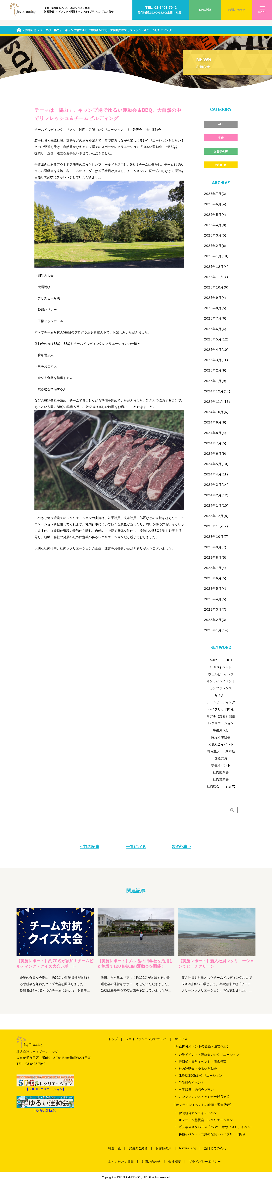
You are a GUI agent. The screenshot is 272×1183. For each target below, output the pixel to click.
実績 (221, 137)
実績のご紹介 (138, 1148)
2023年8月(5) (215, 557)
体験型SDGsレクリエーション (200, 1075)
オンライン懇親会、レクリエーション (206, 1120)
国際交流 (220, 758)
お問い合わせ (236, 9)
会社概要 (174, 1161)
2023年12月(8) (216, 516)
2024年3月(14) (216, 484)
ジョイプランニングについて (146, 1039)
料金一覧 (114, 1148)
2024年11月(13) (217, 401)
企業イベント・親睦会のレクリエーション (209, 1054)
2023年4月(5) (215, 599)
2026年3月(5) (215, 235)
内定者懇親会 (220, 737)
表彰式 (230, 786)
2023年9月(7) (215, 547)
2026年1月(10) (216, 256)
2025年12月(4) (216, 266)
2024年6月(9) (215, 453)
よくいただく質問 (121, 1161)
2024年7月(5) (215, 443)
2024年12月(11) (217, 391)
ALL (221, 124)
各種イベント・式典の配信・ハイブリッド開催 (212, 1134)
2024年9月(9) (215, 422)
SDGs (227, 660)
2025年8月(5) (215, 308)
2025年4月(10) (216, 349)
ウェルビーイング (221, 674)
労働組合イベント (221, 744)
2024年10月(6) (216, 412)
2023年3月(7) (215, 609)
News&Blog (187, 1148)
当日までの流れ (215, 1148)
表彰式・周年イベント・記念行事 (202, 1061)
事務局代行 (221, 730)
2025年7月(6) (215, 318)
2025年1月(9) (215, 381)
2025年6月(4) (215, 329)
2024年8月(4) (215, 433)
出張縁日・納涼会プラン (196, 1089)
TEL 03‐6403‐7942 (31, 1064)
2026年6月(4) (215, 204)
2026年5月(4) (215, 214)
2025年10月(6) (216, 287)
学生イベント (220, 765)
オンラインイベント (220, 681)
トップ (113, 1039)
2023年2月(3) (215, 620)
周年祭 (230, 751)
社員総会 (213, 786)
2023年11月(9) (216, 526)
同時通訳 (213, 751)
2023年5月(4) (215, 588)
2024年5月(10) (216, 464)
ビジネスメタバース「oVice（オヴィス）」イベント (216, 1127)
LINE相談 (205, 9)
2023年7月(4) (215, 568)
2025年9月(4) (215, 297)
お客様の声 (221, 151)
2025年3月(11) (216, 360)
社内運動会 (153, 129)
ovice (213, 660)
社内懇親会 (134, 129)
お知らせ (220, 164)
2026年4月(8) (215, 225)
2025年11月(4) (216, 277)
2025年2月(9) (215, 370)
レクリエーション (110, 129)
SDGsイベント (221, 667)
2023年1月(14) (216, 630)
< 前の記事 (89, 846)
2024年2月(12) (216, 495)
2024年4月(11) (216, 474)
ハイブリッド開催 (221, 709)
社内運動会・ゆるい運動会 (198, 1068)
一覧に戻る (136, 846)
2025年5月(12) (216, 339)
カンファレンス (221, 688)
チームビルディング (48, 129)
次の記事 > (181, 846)
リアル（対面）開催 (80, 129)
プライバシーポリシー (205, 1161)
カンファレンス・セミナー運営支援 (204, 1096)
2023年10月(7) (216, 536)
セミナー (220, 695)
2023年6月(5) (215, 578)
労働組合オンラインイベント (199, 1113)
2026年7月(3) (215, 194)
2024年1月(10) (216, 505)
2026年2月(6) (215, 245)
